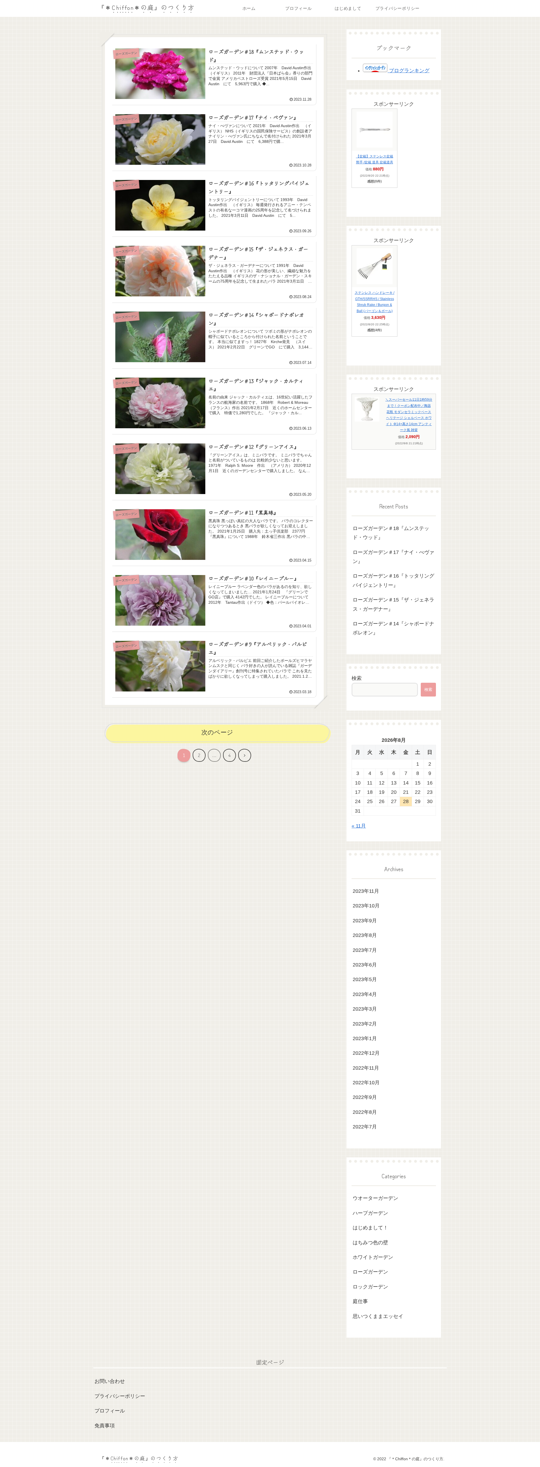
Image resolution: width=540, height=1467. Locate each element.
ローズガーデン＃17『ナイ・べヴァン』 (393, 556)
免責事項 (104, 1425)
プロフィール (109, 1411)
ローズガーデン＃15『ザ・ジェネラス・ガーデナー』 (393, 604)
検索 (357, 678)
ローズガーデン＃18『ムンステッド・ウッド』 (391, 533)
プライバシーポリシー (119, 1396)
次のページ (217, 732)
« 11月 (359, 826)
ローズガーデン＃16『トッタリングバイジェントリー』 (393, 580)
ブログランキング (408, 70)
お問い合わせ (109, 1381)
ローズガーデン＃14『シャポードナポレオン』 (393, 628)
